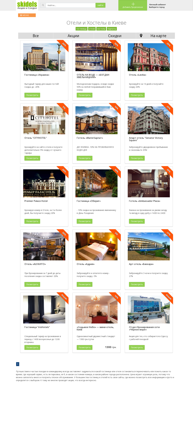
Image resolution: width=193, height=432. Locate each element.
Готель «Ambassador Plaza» (144, 201)
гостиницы (81, 28)
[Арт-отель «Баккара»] (149, 246)
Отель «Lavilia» (137, 74)
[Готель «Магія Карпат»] (96, 120)
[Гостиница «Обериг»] (96, 183)
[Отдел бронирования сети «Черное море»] (149, 310)
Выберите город (156, 7)
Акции (73, 35)
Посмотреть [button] (32, 95)
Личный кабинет (157, 4)
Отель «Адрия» (86, 264)
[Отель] (44, 120)
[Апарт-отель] (149, 120)
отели (92, 28)
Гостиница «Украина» (36, 74)
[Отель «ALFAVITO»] (44, 246)
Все (36, 35)
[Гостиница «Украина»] (44, 57)
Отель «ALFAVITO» (35, 264)
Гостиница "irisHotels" (37, 327)
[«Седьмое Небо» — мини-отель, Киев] (96, 310)
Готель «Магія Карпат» (90, 137)
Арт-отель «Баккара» (141, 264)
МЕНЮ (25, 15)
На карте (158, 35)
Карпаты (112, 28)
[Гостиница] (44, 310)
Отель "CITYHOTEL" (35, 137)
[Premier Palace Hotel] (44, 183)
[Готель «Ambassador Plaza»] (149, 183)
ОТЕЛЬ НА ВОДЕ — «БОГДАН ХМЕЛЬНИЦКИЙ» (93, 76)
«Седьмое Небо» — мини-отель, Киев (95, 328)
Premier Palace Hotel (36, 201)
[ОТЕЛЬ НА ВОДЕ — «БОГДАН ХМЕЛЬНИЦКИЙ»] (96, 57)
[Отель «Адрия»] (96, 246)
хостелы (101, 28)
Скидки (115, 35)
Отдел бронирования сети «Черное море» (144, 328)
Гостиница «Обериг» (89, 201)
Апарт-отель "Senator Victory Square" (146, 139)
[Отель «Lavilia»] (149, 57)
